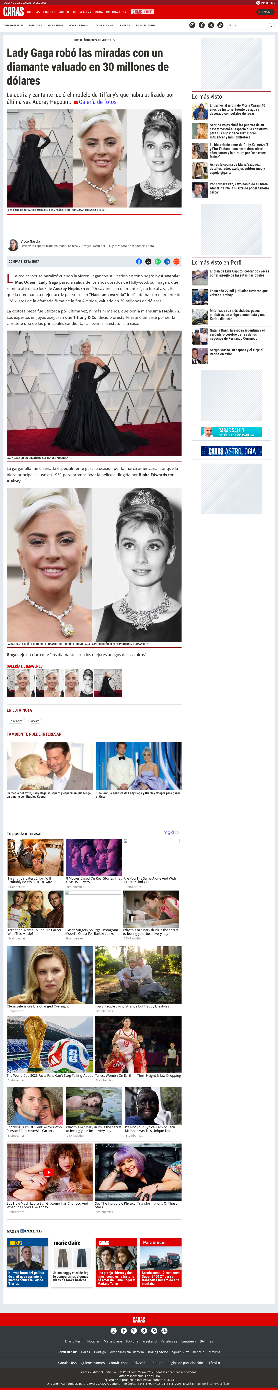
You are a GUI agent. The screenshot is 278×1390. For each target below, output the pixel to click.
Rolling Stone (158, 1352)
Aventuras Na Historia (127, 1352)
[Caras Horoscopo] (231, 455)
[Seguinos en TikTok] (220, 25)
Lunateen (188, 1341)
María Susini (55, 25)
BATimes (206, 1341)
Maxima (215, 1352)
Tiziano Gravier (13, 25)
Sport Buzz (180, 1352)
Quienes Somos (93, 1363)
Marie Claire (113, 1341)
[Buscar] (270, 25)
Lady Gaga (16, 721)
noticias (27, 1243)
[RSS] (154, 1331)
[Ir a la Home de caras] (13, 15)
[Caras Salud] (231, 436)
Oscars (35, 721)
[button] (94, 162)
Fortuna (132, 1341)
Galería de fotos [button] (98, 101)
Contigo (100, 1352)
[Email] (176, 261)
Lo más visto (207, 96)
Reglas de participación (185, 1363)
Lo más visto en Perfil (217, 262)
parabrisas (161, 1243)
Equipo (158, 1363)
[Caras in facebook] (202, 25)
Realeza (85, 12)
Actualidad (67, 12)
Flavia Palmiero (145, 25)
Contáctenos (118, 1363)
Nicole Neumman (79, 25)
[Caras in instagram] (192, 25)
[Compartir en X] (148, 261)
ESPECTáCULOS (84, 40)
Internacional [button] (117, 12)
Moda (99, 12)
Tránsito (213, 1363)
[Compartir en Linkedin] (167, 261)
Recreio (199, 1352)
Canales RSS (67, 1363)
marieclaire (72, 1243)
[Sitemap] (164, 1331)
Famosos (49, 12)
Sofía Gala (35, 25)
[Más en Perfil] (31, 1231)
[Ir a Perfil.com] (265, 3)
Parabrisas (169, 1341)
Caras (85, 1352)
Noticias (33, 12)
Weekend (149, 1341)
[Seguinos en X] (211, 25)
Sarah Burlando (104, 25)
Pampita (125, 25)
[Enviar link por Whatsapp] (158, 261)
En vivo (267, 12)
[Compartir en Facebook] (139, 261)
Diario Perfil (74, 1341)
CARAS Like (142, 11)
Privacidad (140, 1363)
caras (116, 1243)
